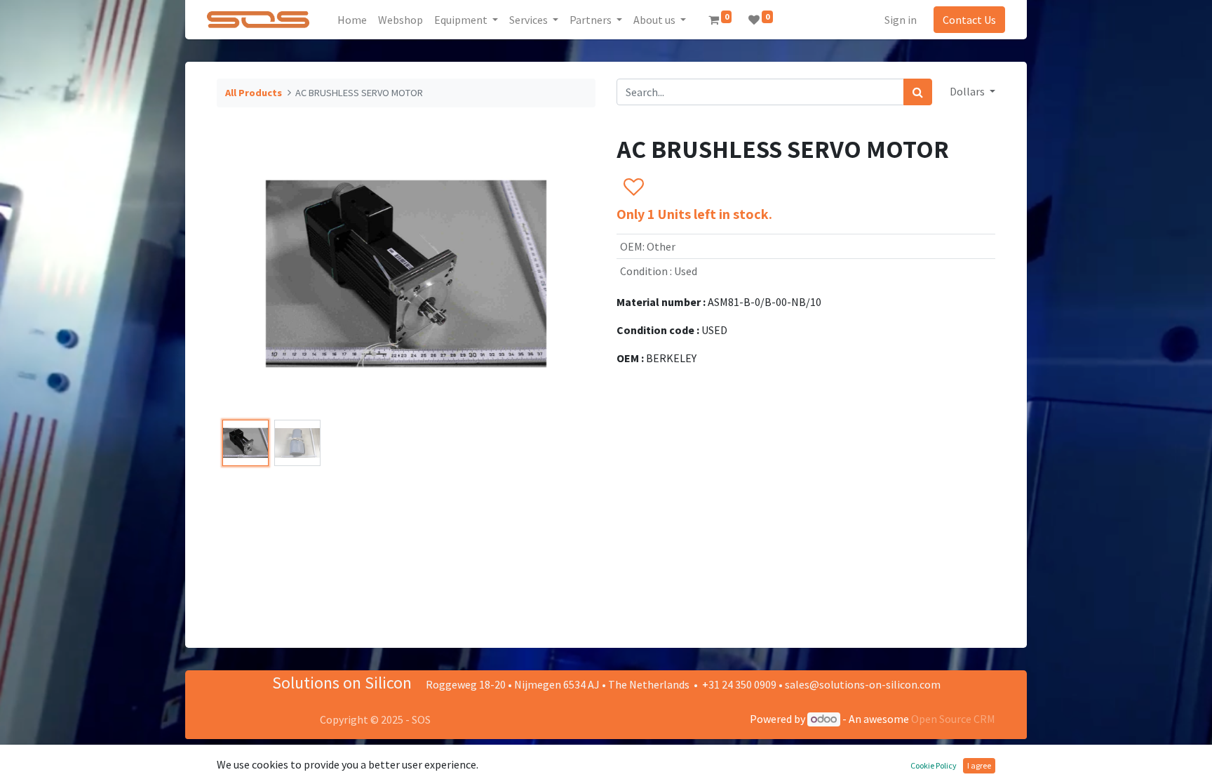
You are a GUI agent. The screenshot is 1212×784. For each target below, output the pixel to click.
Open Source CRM (953, 719)
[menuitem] (352, 20)
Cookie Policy (933, 765)
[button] (245, 273)
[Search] (917, 92)
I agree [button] (979, 765)
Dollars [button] (968, 91)
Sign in (900, 20)
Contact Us (969, 20)
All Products (253, 92)
